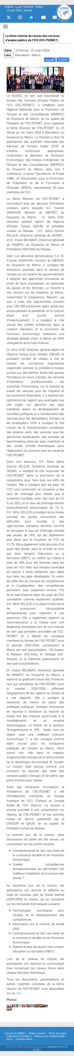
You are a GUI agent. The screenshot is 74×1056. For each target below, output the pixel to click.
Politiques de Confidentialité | (50, 1036)
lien (19, 993)
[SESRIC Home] (64, 13)
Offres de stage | (58, 1033)
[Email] (55, 17)
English (63, 60)
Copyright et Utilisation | (19, 1036)
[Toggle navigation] (5, 26)
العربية (50, 60)
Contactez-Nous (23, 1039)
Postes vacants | (37, 1033)
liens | (9, 1039)
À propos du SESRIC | (15, 1033)
